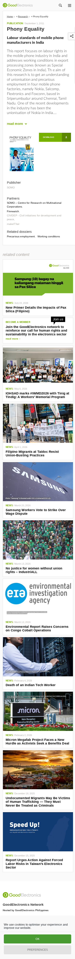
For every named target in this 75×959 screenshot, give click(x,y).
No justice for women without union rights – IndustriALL (34, 570)
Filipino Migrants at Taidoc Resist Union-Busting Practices (32, 453)
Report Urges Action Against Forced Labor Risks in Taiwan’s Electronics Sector (34, 863)
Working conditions (49, 236)
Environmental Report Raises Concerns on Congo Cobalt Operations (37, 628)
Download (48, 137)
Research (23, 16)
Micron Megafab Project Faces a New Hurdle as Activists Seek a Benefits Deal (37, 741)
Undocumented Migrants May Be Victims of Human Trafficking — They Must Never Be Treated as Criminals (38, 801)
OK (37, 938)
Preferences (37, 949)
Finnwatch (13, 211)
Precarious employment (21, 236)
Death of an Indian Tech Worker (31, 685)
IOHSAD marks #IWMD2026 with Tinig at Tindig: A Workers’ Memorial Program (37, 395)
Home (10, 16)
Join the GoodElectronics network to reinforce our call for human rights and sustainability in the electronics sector (36, 330)
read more (12, 338)
